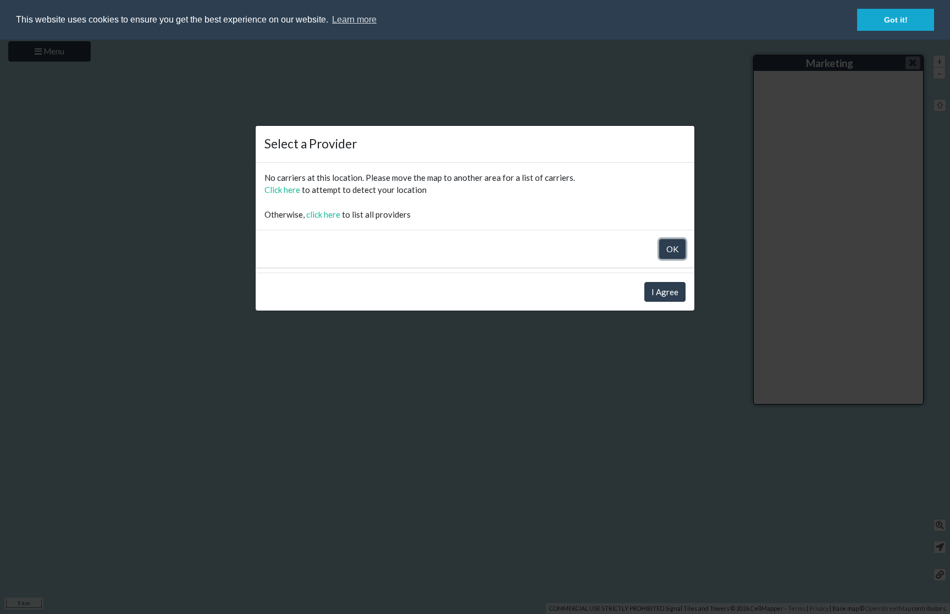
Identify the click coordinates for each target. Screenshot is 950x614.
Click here (282, 190)
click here (323, 214)
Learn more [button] (354, 19)
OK (672, 249)
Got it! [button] (896, 19)
